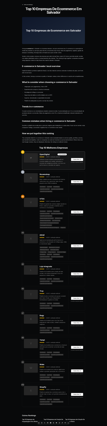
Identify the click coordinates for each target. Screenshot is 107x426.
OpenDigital (45, 154)
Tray (41, 291)
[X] (53, 422)
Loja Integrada (46, 266)
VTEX (42, 199)
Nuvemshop (45, 174)
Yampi (42, 340)
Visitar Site (76, 159)
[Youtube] (56, 422)
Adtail (42, 235)
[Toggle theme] (59, 422)
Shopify (43, 387)
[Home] (38, 422)
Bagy (42, 315)
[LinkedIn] (50, 422)
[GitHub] (47, 422)
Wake (42, 364)
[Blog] (41, 422)
